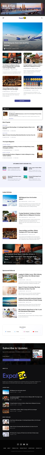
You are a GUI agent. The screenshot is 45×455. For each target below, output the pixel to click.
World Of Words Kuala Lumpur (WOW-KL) (14, 177)
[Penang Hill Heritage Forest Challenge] (25, 177)
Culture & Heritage (6, 144)
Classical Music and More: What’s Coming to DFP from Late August (10, 89)
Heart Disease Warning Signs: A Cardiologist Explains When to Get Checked (19, 128)
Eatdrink (6, 251)
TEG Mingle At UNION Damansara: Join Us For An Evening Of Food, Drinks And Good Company (25, 114)
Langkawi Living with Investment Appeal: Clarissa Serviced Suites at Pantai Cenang (30, 299)
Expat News (5, 221)
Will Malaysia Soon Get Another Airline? (16, 44)
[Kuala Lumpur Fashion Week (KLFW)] (25, 169)
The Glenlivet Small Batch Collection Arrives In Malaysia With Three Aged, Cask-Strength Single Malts (11, 66)
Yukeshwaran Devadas (8, 150)
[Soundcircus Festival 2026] (4, 169)
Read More (11, 118)
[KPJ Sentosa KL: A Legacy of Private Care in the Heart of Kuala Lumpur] (6, 434)
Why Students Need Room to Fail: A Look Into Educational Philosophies (30, 310)
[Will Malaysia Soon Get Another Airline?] (22, 36)
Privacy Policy (23, 448)
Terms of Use (15, 448)
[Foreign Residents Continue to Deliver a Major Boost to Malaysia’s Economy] (33, 58)
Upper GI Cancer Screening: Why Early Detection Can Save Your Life (19, 135)
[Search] (41, 18)
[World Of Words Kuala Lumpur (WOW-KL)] (4, 177)
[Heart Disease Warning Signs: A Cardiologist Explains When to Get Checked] (39, 128)
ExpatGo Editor (28, 68)
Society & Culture (6, 152)
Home (4, 448)
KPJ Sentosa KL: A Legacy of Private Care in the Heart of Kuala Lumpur (24, 432)
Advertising (31, 448)
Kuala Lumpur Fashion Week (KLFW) (35, 168)
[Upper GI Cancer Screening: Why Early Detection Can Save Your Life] (39, 135)
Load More (21, 100)
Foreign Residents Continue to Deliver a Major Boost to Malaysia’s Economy (33, 65)
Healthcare (5, 125)
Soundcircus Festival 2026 (14, 167)
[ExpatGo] (22, 18)
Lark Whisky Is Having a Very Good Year (33, 88)
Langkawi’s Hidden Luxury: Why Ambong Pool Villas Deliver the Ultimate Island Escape (29, 276)
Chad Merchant (7, 69)
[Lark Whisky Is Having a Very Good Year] (33, 81)
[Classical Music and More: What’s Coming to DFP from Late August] (12, 81)
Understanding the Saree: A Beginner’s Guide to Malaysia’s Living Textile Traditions (18, 155)
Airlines (6, 40)
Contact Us (39, 448)
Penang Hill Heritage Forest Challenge (35, 177)
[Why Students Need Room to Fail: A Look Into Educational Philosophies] (10, 313)
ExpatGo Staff (8, 48)
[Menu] (3, 18)
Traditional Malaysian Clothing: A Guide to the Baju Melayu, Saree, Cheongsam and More (18, 147)
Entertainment (6, 238)
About (9, 448)
